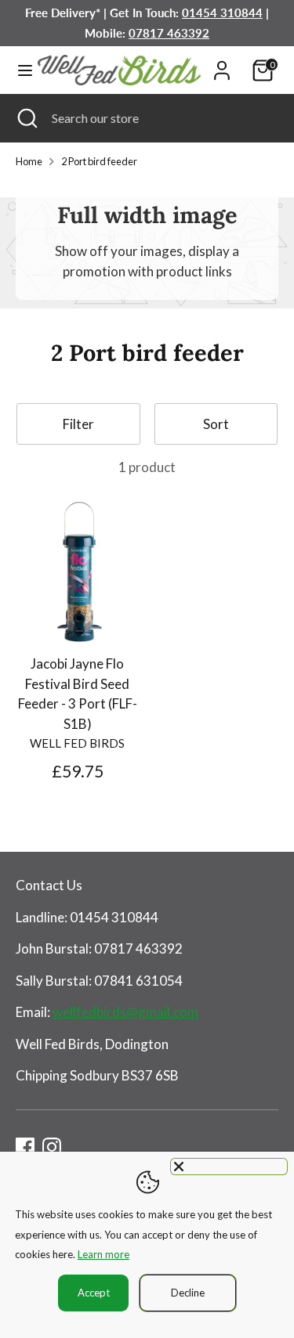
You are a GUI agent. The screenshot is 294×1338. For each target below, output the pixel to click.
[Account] (222, 64)
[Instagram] (51, 1147)
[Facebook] (25, 1147)
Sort (216, 424)
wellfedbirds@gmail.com (125, 1012)
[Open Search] (26, 118)
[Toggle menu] (19, 70)
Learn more (103, 1254)
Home (29, 161)
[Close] (229, 1166)
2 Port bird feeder (99, 161)
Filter (78, 424)
